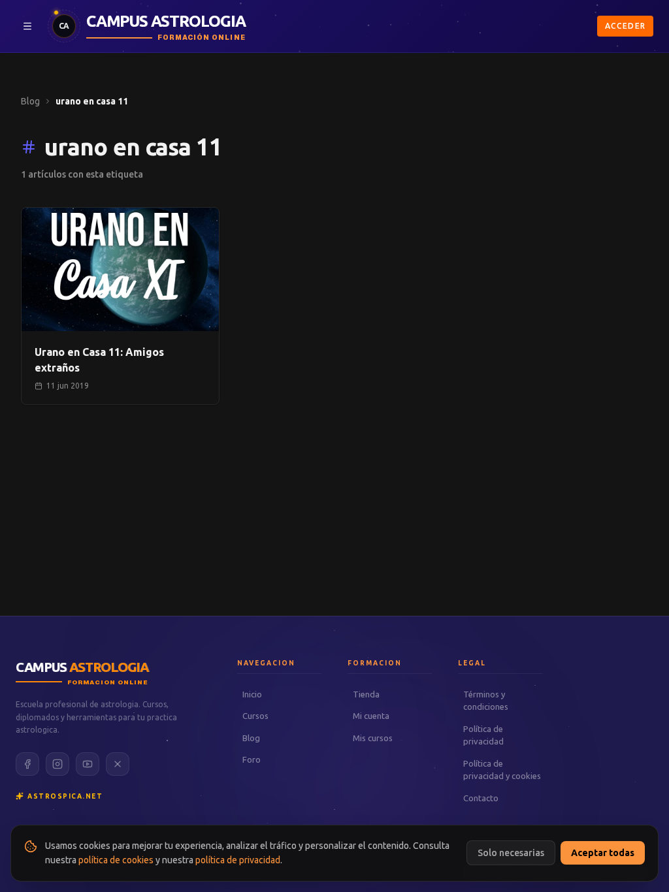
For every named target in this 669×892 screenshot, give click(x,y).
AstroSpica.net (65, 796)
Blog (30, 101)
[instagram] (57, 764)
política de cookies (116, 860)
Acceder (625, 26)
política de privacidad (237, 860)
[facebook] (27, 764)
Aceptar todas (602, 853)
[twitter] (117, 764)
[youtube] (87, 764)
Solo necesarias (511, 853)
